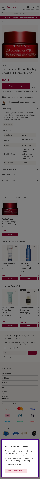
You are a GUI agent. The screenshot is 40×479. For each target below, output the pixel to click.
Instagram (7, 394)
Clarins (4, 65)
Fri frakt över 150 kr (6, 1)
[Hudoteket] (13, 8)
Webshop (18, 348)
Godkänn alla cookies (16, 471)
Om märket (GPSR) (9, 169)
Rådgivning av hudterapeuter (22, 1)
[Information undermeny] (24, 368)
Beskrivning (6, 109)
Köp (28, 325)
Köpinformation (8, 175)
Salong (9, 348)
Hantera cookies (14, 465)
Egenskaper (6, 130)
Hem (3, 22)
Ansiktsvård (11, 22)
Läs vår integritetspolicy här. (11, 357)
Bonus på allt (35, 1)
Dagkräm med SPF (33, 22)
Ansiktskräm (21, 22)
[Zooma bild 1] (20, 43)
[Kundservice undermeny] (24, 373)
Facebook (6, 391)
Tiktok (6, 396)
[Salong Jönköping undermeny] (23, 378)
